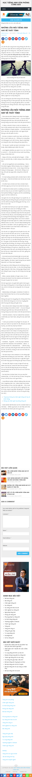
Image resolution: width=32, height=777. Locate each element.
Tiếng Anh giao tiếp (7, 733)
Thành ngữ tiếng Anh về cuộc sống (14, 657)
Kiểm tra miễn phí (16, 20)
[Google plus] (9, 38)
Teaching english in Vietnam (12, 621)
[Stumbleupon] (22, 38)
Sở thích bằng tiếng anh (11, 619)
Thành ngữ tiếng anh (10, 624)
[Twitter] (6, 38)
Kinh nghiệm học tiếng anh (12, 610)
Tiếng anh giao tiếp (10, 631)
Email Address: (7, 538)
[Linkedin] (12, 38)
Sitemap (4, 750)
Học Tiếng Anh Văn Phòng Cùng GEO (16, 4)
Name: (5, 530)
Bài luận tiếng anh (9, 598)
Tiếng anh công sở (10, 628)
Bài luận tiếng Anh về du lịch (12, 670)
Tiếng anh (7, 626)
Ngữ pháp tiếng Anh (10, 612)
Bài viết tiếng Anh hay (8, 756)
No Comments (10, 474)
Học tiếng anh (8, 605)
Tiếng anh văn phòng (8, 699)
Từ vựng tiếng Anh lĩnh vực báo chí (14, 652)
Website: (5, 545)
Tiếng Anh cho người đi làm (9, 753)
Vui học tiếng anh (9, 638)
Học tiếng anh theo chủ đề (12, 607)
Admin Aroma (4, 33)
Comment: (6, 514)
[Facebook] (2, 38)
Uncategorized (8, 635)
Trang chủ (23, 771)
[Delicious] (26, 38)
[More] (2, 42)
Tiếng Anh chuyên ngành (9, 759)
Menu (4, 9)
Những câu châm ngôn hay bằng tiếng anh (14, 401)
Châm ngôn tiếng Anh (8, 702)
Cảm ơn (7, 771)
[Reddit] (19, 38)
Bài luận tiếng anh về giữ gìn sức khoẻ (15, 662)
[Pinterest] (16, 38)
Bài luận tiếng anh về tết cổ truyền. (14, 664)
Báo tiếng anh (8, 600)
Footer (15, 771)
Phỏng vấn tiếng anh (10, 614)
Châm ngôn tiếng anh (22, 33)
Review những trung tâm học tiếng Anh (15, 655)
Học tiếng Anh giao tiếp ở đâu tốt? (14, 659)
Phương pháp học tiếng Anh (12, 617)
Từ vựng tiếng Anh (10, 633)
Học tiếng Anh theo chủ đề (9, 719)
